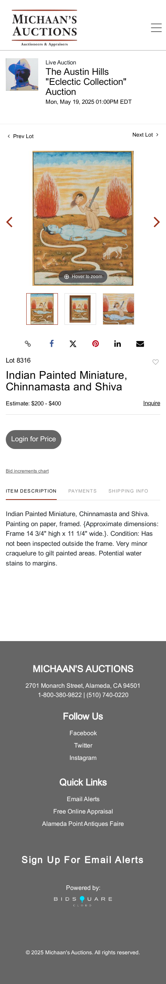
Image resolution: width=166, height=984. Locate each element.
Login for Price (33, 439)
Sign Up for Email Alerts (83, 860)
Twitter (83, 746)
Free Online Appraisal (83, 812)
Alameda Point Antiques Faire (83, 824)
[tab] (31, 494)
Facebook (83, 733)
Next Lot (143, 135)
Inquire (151, 403)
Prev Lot (23, 136)
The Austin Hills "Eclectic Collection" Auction (86, 82)
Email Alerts (83, 799)
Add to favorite (155, 362)
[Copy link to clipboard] (28, 344)
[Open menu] (156, 28)
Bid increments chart (27, 471)
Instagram (83, 758)
